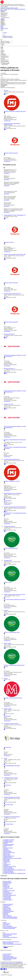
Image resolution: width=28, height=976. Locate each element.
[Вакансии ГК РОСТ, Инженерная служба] (15, 540)
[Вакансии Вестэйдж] (15, 738)
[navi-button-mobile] (2, 30)
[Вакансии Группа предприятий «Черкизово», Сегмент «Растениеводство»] (15, 346)
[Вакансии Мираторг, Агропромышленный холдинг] (15, 689)
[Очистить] (2, 44)
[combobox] (7, 41)
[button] (2, 25)
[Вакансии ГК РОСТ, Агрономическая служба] (15, 624)
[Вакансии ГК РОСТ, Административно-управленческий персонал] (15, 657)
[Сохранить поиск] (2, 48)
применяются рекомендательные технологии (11, 962)
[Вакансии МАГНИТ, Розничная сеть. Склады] (15, 473)
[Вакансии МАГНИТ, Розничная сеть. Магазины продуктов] (15, 103)
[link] (3, 23)
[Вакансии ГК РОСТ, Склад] (15, 574)
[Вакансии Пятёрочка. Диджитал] (15, 231)
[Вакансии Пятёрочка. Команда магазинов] (15, 141)
